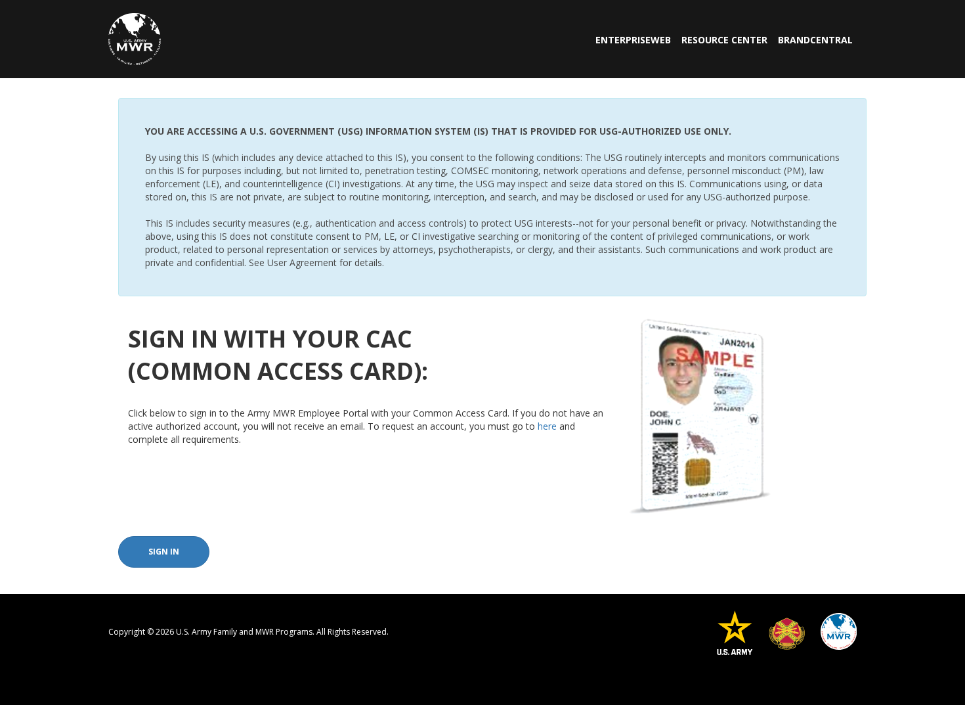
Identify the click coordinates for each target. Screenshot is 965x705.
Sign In (163, 551)
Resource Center (724, 40)
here (547, 426)
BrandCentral (815, 40)
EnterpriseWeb (633, 40)
